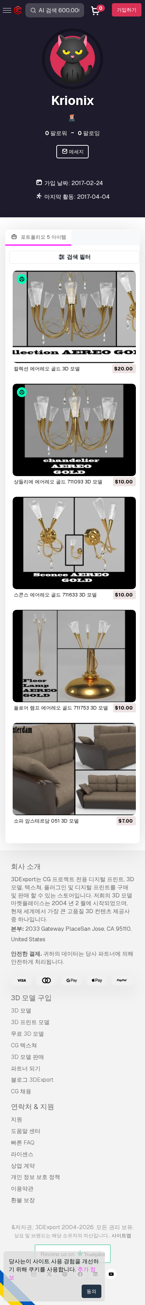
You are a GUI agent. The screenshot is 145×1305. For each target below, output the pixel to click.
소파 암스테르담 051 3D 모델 (46, 821)
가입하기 (127, 10)
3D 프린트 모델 (30, 1022)
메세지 (76, 152)
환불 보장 (23, 1200)
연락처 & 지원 (32, 1106)
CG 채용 (21, 1091)
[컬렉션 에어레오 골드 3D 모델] (74, 317)
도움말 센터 (25, 1131)
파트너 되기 (25, 1068)
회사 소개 (26, 866)
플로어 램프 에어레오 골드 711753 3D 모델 (61, 708)
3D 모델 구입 (31, 997)
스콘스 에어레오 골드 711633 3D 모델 (55, 595)
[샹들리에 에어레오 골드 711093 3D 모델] (74, 430)
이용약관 (22, 1188)
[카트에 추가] (111, 353)
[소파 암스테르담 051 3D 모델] (74, 769)
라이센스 (22, 1154)
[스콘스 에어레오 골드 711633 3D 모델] (74, 543)
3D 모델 (21, 1010)
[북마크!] (125, 353)
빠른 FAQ (22, 1142)
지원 (16, 1119)
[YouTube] (111, 1275)
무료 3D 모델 (27, 1033)
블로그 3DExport (32, 1079)
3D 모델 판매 (27, 1057)
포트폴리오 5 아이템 (42, 237)
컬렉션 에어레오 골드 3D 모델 (47, 368)
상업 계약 (23, 1165)
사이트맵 (121, 1235)
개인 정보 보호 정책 (35, 1177)
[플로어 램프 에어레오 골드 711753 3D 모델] (74, 656)
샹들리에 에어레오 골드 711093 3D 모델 (58, 482)
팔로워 (56, 133)
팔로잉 (89, 133)
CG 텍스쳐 (24, 1045)
